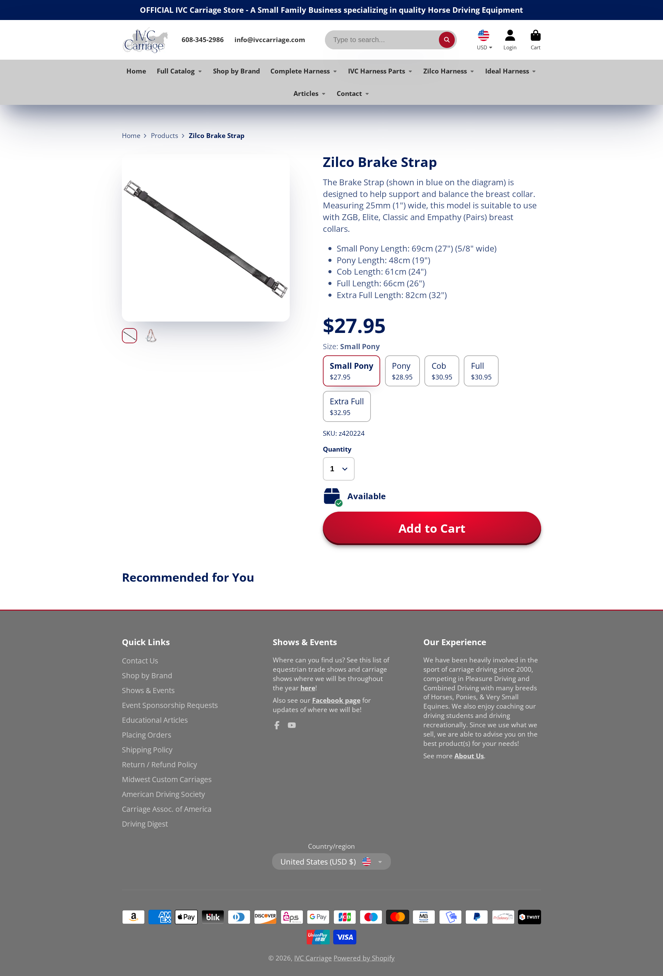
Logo (145, 40)
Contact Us (140, 660)
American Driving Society (163, 794)
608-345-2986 (203, 39)
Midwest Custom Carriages (167, 779)
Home (136, 70)
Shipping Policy (147, 750)
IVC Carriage (313, 958)
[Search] (447, 40)
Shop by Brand (236, 70)
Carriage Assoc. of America (167, 809)
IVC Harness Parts (376, 70)
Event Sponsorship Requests (170, 705)
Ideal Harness (507, 70)
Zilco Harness (445, 70)
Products (164, 135)
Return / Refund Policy (159, 764)
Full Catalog (176, 70)
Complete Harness (300, 70)
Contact (349, 93)
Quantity (337, 449)
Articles (306, 93)
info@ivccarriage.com (269, 39)
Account (510, 40)
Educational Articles (155, 720)
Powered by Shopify (364, 958)
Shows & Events (148, 690)
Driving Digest (145, 824)
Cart (535, 40)
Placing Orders (146, 735)
